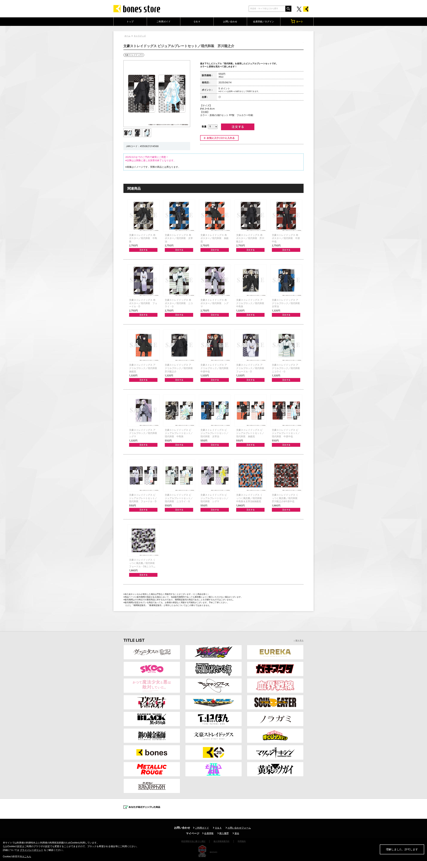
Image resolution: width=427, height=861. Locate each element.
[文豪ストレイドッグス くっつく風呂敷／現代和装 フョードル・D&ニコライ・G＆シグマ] (143, 540)
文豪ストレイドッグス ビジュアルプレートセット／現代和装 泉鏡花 (250, 433)
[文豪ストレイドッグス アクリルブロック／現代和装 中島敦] (250, 280)
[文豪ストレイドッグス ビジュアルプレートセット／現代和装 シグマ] (215, 475)
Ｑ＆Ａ (196, 21)
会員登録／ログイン (263, 21)
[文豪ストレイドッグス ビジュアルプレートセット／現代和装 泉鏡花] (250, 410)
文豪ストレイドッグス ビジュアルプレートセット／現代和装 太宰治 (214, 433)
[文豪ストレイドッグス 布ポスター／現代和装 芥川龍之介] (250, 215)
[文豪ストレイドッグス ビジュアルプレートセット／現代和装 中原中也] (286, 410)
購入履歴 (224, 833)
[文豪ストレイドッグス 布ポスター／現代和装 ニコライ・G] (179, 280)
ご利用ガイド (163, 21)
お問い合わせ (230, 21)
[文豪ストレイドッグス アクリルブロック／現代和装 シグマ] (143, 410)
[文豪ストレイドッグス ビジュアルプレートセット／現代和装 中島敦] (179, 410)
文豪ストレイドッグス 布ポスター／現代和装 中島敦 (143, 238)
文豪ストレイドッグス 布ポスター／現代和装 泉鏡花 (214, 238)
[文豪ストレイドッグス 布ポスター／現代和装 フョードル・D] (143, 280)
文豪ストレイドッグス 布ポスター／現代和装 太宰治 (179, 238)
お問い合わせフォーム (239, 827)
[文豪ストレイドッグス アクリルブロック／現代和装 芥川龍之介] (179, 345)
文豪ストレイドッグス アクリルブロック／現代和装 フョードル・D (251, 368)
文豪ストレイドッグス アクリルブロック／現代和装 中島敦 (251, 303)
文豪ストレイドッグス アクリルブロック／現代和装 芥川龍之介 (180, 368)
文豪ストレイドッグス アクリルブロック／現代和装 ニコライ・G (287, 368)
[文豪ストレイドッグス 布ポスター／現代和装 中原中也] (286, 215)
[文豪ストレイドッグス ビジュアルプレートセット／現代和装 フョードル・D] (143, 475)
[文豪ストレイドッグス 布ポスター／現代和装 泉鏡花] (215, 215)
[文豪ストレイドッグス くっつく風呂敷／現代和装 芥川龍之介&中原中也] (286, 475)
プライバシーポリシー (31, 849)
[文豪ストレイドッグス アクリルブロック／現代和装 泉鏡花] (143, 345)
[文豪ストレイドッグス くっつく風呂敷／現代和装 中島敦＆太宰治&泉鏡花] (250, 475)
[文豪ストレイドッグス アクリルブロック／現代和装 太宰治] (286, 280)
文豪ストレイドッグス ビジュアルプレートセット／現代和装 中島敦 (179, 433)
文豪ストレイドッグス (134, 55)
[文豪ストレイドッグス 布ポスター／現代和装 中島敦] (143, 215)
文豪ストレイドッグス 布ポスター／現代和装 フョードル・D (143, 303)
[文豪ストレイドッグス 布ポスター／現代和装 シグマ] (215, 280)
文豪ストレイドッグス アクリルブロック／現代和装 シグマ (144, 433)
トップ (130, 21)
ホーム (127, 36)
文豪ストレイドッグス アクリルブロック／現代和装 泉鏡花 (144, 368)
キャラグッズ (140, 36)
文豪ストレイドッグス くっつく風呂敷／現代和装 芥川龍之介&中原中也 (286, 498)
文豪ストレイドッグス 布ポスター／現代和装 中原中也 (286, 238)
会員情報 (209, 833)
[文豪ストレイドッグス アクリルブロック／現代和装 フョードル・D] (250, 345)
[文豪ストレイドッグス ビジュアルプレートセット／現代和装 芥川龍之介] (128, 132)
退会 (237, 833)
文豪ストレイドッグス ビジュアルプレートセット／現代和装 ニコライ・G (179, 498)
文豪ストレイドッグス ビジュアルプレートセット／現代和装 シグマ (214, 498)
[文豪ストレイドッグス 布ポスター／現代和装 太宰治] (179, 215)
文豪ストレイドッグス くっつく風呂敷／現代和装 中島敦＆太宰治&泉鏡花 (250, 498)
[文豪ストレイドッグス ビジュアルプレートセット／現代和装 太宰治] (215, 410)
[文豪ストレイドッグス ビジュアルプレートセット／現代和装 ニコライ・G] (179, 475)
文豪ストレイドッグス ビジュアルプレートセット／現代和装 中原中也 (286, 433)
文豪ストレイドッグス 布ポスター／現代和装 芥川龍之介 (250, 238)
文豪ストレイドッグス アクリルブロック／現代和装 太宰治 (287, 303)
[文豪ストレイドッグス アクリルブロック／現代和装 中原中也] (215, 345)
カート (299, 21)
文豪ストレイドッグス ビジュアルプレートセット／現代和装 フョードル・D (143, 498)
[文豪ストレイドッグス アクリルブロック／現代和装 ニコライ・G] (286, 345)
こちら (27, 856)
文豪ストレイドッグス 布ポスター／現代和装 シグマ (214, 303)
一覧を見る (299, 640)
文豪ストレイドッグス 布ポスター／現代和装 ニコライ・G (179, 303)
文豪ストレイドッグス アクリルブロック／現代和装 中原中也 (215, 368)
